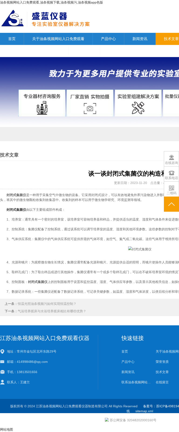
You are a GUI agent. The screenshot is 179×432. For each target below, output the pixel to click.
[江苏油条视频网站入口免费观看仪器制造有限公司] (86, 18)
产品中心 (108, 39)
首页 (12, 39)
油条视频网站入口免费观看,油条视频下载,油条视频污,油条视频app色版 (51, 2)
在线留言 (84, 51)
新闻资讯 (139, 39)
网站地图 (6, 429)
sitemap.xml (144, 411)
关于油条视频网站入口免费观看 (58, 39)
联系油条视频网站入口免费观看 (34, 51)
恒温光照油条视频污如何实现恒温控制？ (47, 304)
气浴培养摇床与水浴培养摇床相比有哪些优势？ (52, 311)
